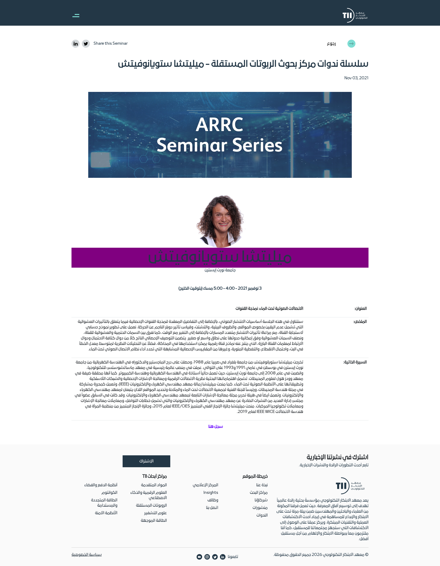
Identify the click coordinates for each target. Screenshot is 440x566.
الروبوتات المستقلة (151, 505)
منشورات (260, 508)
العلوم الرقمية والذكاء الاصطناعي (148, 495)
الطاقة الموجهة (154, 520)
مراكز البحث (259, 492)
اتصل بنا (212, 508)
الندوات (262, 515)
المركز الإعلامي (205, 485)
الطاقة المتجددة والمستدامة (104, 503)
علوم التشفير (155, 513)
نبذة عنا (262, 485)
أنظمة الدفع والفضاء (100, 485)
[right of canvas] (73, 15)
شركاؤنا (261, 500)
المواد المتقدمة (154, 485)
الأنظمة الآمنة (106, 513)
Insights (211, 492)
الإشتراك (146, 461)
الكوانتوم (109, 492)
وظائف (212, 500)
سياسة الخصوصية (87, 555)
